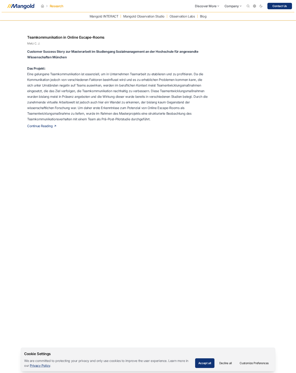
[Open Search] (248, 6)
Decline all (225, 363)
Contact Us (279, 6)
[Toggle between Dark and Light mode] (261, 6)
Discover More (205, 6)
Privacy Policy (40, 366)
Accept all (204, 363)
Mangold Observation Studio (144, 16)
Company (232, 6)
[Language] (254, 6)
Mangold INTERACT (104, 16)
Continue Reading (40, 126)
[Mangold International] (20, 6)
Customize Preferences (254, 363)
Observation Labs (182, 16)
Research (56, 6)
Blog (203, 16)
